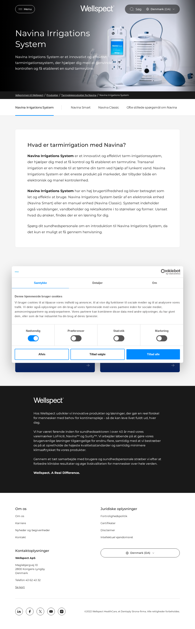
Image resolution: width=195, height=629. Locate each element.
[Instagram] (62, 611)
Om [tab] (154, 282)
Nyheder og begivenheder (32, 530)
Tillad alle (153, 354)
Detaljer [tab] (97, 282)
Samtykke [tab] (40, 282)
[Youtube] (51, 611)
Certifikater (108, 523)
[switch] (76, 338)
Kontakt (20, 537)
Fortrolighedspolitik (114, 516)
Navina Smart (81, 107)
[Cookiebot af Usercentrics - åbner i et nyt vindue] (163, 272)
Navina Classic (108, 107)
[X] (40, 611)
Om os (19, 516)
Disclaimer (108, 530)
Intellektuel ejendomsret (117, 537)
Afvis (41, 354)
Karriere (20, 523)
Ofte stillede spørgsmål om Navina (152, 107)
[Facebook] (30, 611)
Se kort (20, 587)
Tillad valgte (97, 354)
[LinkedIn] (19, 611)
